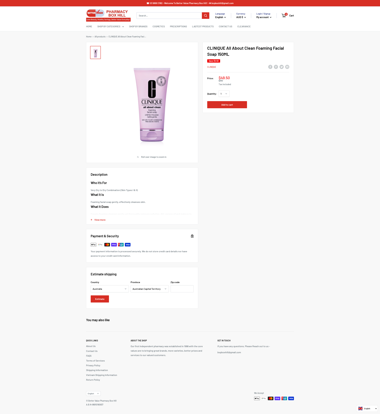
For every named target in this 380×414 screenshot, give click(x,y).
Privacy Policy (93, 365)
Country (95, 282)
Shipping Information (97, 370)
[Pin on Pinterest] (276, 66)
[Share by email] (287, 66)
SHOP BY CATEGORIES (109, 26)
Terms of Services (95, 360)
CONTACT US (225, 26)
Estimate (99, 298)
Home (89, 36)
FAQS (88, 355)
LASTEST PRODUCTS (203, 26)
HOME (89, 26)
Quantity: (212, 93)
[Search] (205, 15)
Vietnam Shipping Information (101, 375)
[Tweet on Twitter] (282, 66)
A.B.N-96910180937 (94, 404)
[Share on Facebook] (270, 66)
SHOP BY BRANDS (138, 26)
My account (262, 17)
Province (135, 282)
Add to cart (227, 104)
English (91, 393)
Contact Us (92, 350)
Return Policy (93, 379)
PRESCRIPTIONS (178, 26)
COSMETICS (159, 26)
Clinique (211, 67)
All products (100, 36)
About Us (91, 346)
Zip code (175, 282)
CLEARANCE (244, 26)
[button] (367, 408)
